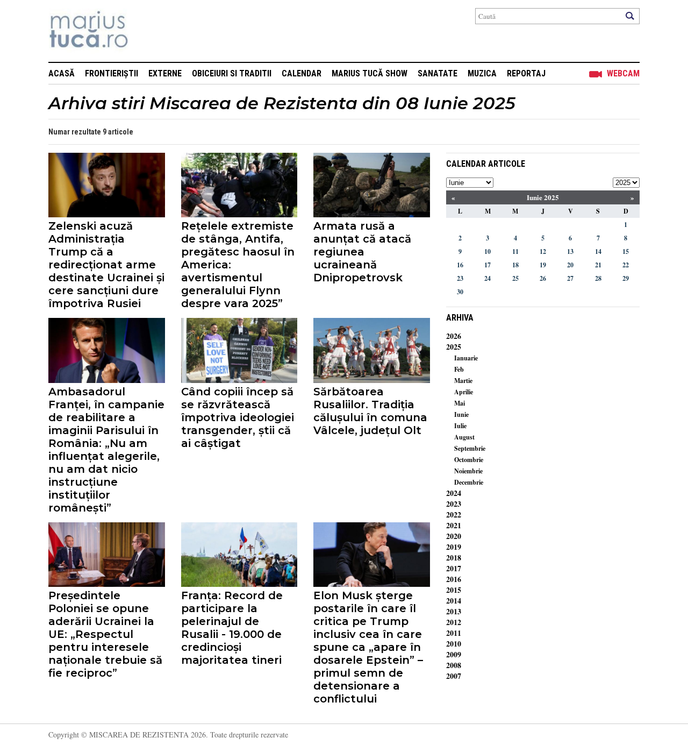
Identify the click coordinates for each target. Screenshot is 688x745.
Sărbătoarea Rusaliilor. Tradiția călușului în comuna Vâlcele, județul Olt (370, 411)
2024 (453, 493)
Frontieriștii (111, 73)
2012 (453, 622)
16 (460, 264)
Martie (463, 380)
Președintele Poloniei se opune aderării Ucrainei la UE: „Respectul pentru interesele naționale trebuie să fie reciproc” (105, 634)
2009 (453, 654)
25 (515, 278)
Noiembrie (468, 471)
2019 (453, 546)
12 (543, 251)
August (464, 437)
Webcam (623, 73)
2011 (453, 632)
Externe (165, 73)
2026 (453, 336)
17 (487, 264)
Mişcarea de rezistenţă (146, 31)
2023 (453, 503)
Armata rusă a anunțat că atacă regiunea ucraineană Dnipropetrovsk (362, 251)
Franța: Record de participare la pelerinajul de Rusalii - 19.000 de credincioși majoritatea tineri (232, 627)
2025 (453, 346)
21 (598, 264)
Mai (459, 403)
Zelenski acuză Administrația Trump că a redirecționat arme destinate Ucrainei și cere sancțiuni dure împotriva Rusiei (106, 264)
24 (487, 278)
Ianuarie (466, 358)
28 (598, 278)
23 (460, 278)
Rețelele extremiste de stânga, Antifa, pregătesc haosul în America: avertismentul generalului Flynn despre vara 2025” (238, 264)
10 (487, 251)
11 (515, 251)
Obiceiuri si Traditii (231, 73)
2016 (453, 579)
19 (543, 264)
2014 (453, 600)
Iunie (461, 414)
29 (625, 278)
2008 (453, 665)
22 (625, 264)
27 (570, 278)
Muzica (482, 73)
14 (598, 251)
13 (570, 251)
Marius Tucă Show (369, 73)
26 (543, 278)
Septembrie (469, 448)
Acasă (61, 73)
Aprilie (463, 391)
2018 (453, 557)
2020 (453, 536)
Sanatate (437, 73)
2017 (453, 568)
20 (570, 264)
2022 (453, 514)
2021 (453, 525)
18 (515, 264)
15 (625, 251)
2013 (453, 611)
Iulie (460, 425)
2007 (453, 676)
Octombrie (468, 459)
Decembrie (468, 482)
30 (460, 291)
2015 (453, 589)
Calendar (301, 73)
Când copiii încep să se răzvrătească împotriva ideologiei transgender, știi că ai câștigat (237, 417)
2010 (453, 643)
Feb (459, 369)
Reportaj (526, 73)
